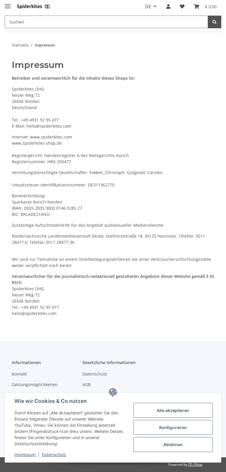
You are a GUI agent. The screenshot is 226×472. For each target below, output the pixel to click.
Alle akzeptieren (173, 410)
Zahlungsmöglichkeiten (35, 384)
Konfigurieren (173, 427)
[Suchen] (214, 22)
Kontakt (19, 374)
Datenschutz (54, 454)
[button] (168, 6)
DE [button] (148, 6)
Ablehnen (173, 444)
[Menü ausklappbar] (8, 3)
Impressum (25, 454)
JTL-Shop (195, 464)
